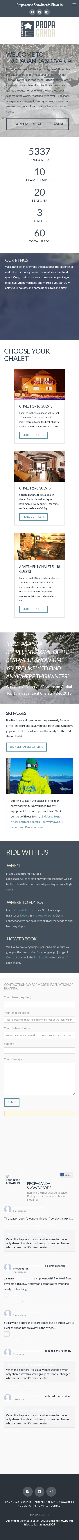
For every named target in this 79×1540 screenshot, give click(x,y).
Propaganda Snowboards (28, 1207)
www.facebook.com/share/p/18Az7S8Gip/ (31, 1225)
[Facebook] (32, 12)
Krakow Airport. (44, 915)
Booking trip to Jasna (34, 1506)
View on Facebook (12, 1255)
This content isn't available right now (31, 1234)
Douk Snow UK (23, 1278)
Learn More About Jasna (37, 123)
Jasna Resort (23, 1502)
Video (14, 1295)
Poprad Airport (24, 910)
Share (27, 1255)
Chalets (40, 1502)
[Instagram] (47, 12)
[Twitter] (39, 12)
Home (8, 1502)
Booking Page (43, 957)
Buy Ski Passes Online (26, 746)
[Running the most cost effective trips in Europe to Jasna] (39, 28)
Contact (56, 1506)
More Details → (33, 434)
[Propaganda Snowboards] (13, 1179)
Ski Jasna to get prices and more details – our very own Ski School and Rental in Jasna (37, 822)
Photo (14, 1334)
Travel (52, 1502)
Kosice (25, 915)
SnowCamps (66, 1502)
